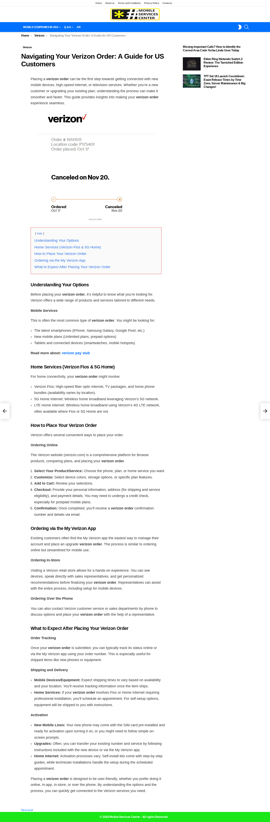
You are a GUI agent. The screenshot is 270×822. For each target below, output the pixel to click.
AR (78, 27)
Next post (27, 810)
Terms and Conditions (129, 3)
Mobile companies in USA (40, 27)
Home (98, 3)
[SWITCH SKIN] (239, 27)
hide (39, 233)
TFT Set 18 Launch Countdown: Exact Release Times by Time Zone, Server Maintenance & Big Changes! (224, 81)
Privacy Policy (151, 3)
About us (110, 3)
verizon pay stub (76, 353)
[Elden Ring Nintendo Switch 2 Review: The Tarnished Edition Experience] (192, 63)
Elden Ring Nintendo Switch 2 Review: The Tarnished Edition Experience (223, 62)
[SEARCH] (246, 27)
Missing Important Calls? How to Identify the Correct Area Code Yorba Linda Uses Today (211, 48)
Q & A (67, 27)
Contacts (167, 3)
